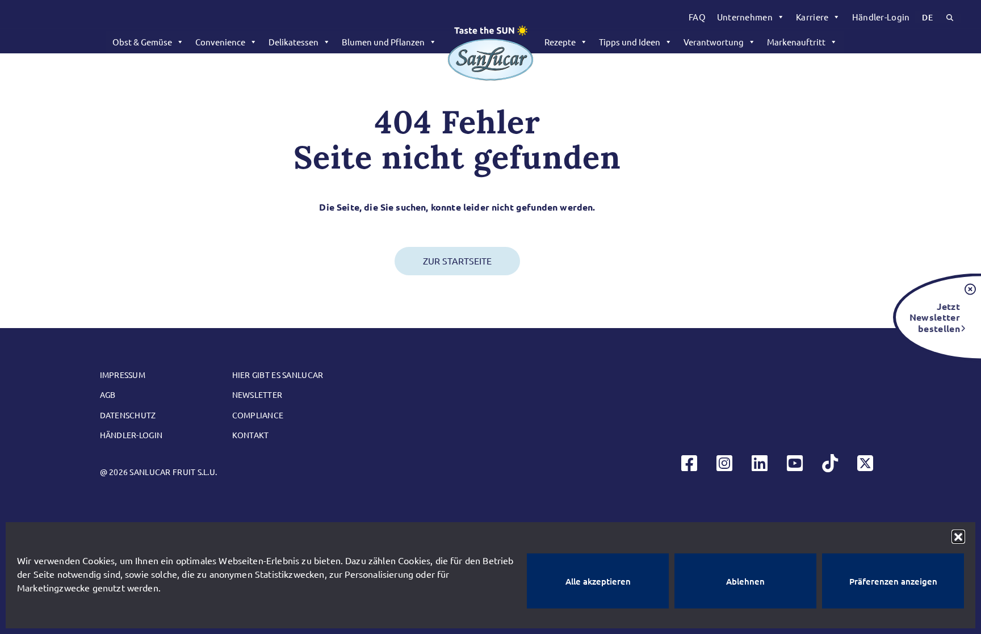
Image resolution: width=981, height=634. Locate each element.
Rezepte (560, 41)
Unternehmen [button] (745, 16)
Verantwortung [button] (714, 41)
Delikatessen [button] (293, 41)
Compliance (258, 415)
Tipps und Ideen (629, 41)
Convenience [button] (220, 41)
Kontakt (250, 435)
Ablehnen (745, 581)
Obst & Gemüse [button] (142, 41)
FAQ (697, 16)
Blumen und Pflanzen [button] (383, 41)
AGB (108, 394)
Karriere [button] (812, 16)
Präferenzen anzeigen (893, 581)
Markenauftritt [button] (796, 41)
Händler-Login (881, 16)
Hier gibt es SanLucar (278, 375)
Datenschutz (128, 415)
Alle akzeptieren (598, 581)
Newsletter (257, 394)
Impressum (123, 375)
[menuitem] (697, 17)
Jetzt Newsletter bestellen (934, 317)
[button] (958, 536)
